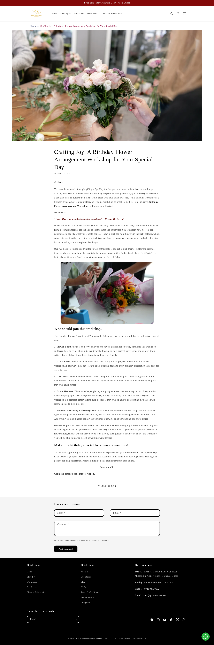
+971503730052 (151, 589)
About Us (85, 572)
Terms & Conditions (90, 592)
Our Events (32, 587)
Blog (83, 582)
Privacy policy (124, 638)
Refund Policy (87, 597)
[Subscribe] (76, 619)
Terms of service (139, 638)
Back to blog (108, 485)
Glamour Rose (80, 638)
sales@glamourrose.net (154, 595)
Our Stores (86, 577)
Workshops (32, 582)
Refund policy (110, 638)
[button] (65, 14)
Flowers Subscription (36, 592)
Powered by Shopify (94, 638)
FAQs (83, 587)
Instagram (85, 602)
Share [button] (60, 182)
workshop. (89, 474)
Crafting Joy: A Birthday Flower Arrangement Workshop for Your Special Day (78, 26)
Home (33, 26)
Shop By (31, 577)
